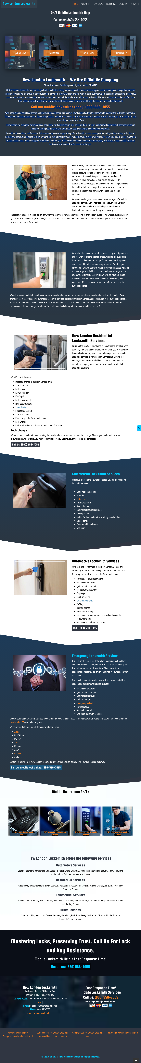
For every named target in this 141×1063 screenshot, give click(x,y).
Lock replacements (85, 600)
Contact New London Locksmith (53, 1036)
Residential (110, 4)
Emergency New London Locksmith (18, 1036)
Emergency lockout (85, 703)
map (40, 1002)
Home (76, 4)
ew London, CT (17, 722)
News (88, 1036)
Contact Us (135, 4)
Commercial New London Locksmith (88, 1032)
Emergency (123, 4)
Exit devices (82, 499)
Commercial (98, 4)
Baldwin (17, 753)
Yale (16, 742)
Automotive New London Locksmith (53, 1032)
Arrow (16, 731)
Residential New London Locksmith (123, 1032)
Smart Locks (20, 407)
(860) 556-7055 (106, 997)
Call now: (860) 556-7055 (70, 19)
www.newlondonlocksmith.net (40, 1013)
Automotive (85, 4)
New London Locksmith (19, 3)
